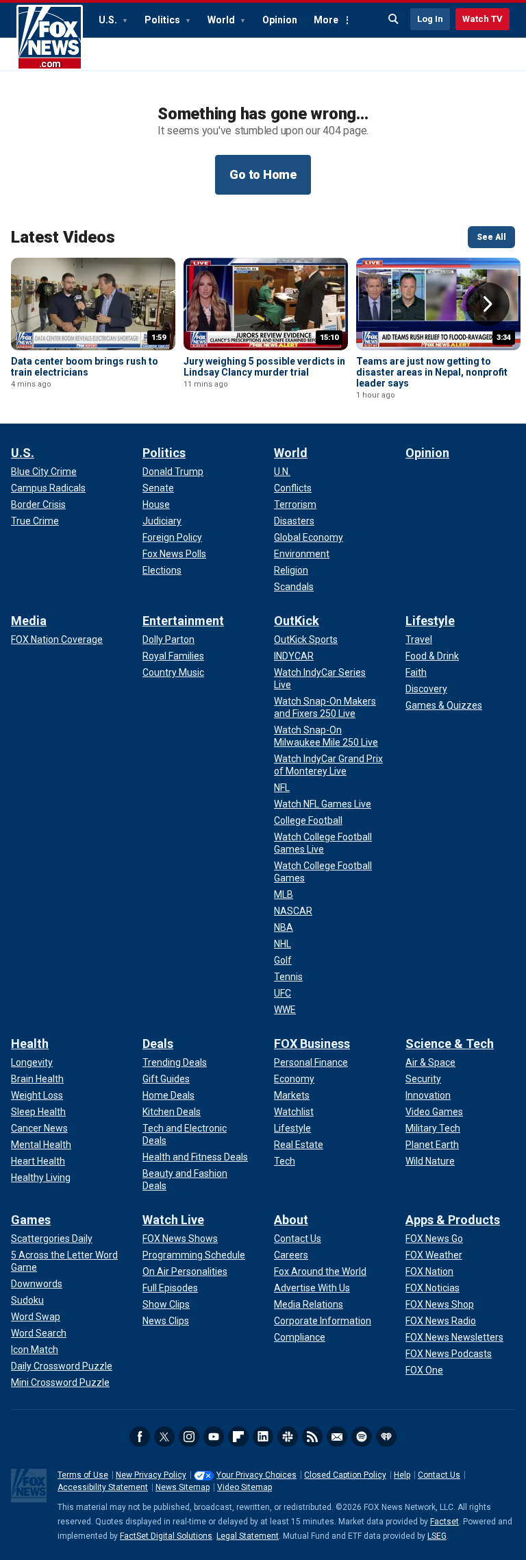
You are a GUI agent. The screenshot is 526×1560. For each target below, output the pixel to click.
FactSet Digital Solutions (166, 1536)
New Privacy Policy (151, 1475)
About (291, 1219)
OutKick (296, 620)
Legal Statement (247, 1536)
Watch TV (482, 19)
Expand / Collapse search (394, 19)
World (222, 19)
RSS (312, 1436)
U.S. (109, 19)
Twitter (164, 1436)
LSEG (437, 1536)
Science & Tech (449, 1043)
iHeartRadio (386, 1436)
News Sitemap (182, 1487)
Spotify (361, 1436)
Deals (157, 1043)
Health (30, 1043)
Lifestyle (430, 620)
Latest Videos (63, 237)
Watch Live (173, 1219)
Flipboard (238, 1436)
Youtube (213, 1436)
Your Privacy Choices (256, 1475)
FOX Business (312, 1043)
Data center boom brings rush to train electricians (84, 367)
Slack (287, 1436)
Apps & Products (452, 1219)
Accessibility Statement (103, 1487)
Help (402, 1475)
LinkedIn (263, 1436)
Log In (430, 19)
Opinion (279, 19)
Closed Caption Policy (345, 1475)
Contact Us (439, 1475)
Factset (444, 1521)
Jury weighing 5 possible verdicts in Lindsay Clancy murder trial (264, 367)
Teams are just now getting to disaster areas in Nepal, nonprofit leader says (432, 372)
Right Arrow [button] (488, 304)
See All (491, 237)
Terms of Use (83, 1475)
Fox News (49, 38)
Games (31, 1219)
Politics (163, 19)
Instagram (189, 1436)
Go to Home (263, 174)
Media (29, 620)
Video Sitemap (244, 1487)
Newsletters (337, 1436)
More (326, 19)
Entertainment (183, 620)
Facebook (139, 1436)
